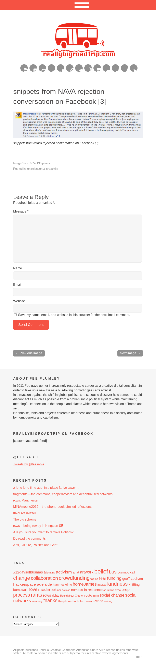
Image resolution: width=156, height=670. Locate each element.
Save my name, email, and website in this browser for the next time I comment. (74, 315)
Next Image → (130, 353)
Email (17, 284)
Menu (78, 5)
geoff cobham (132, 579)
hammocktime (62, 584)
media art (47, 589)
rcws (47, 595)
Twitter (134, 68)
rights (55, 595)
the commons (87, 601)
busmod (123, 572)
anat (76, 572)
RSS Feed (24, 68)
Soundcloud (51, 68)
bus (113, 571)
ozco (118, 590)
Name (17, 268)
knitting (134, 584)
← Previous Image (29, 353)
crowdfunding (74, 578)
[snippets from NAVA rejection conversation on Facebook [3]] (78, 137)
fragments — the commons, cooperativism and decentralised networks (63, 494)
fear (102, 578)
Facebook (124, 68)
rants (36, 595)
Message (20, 211)
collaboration (44, 578)
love (33, 589)
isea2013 (102, 585)
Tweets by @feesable (28, 464)
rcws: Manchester (25, 500)
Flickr (106, 68)
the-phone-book (68, 601)
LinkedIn (33, 68)
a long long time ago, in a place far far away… (46, 487)
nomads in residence (87, 590)
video (99, 601)
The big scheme (24, 519)
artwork (86, 572)
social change (112, 595)
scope (96, 596)
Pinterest (70, 68)
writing (108, 601)
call (132, 572)
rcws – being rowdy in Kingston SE (38, 525)
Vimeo (79, 68)
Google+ (115, 68)
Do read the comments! (30, 538)
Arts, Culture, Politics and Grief (35, 545)
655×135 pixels (40, 163)
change (21, 578)
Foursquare (42, 68)
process (21, 595)
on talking (108, 590)
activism (64, 572)
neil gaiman (63, 590)
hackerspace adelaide (32, 584)
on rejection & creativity (42, 168)
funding (114, 578)
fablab (94, 578)
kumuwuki (20, 590)
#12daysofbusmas (28, 572)
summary (37, 601)
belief (101, 571)
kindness (117, 584)
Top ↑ (139, 656)
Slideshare (60, 68)
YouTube (88, 68)
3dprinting (49, 572)
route (88, 595)
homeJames (85, 584)
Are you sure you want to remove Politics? (43, 532)
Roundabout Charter (71, 595)
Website (19, 301)
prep (125, 589)
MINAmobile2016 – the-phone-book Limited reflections (52, 506)
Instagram (97, 68)
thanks (50, 600)
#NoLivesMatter (24, 513)
